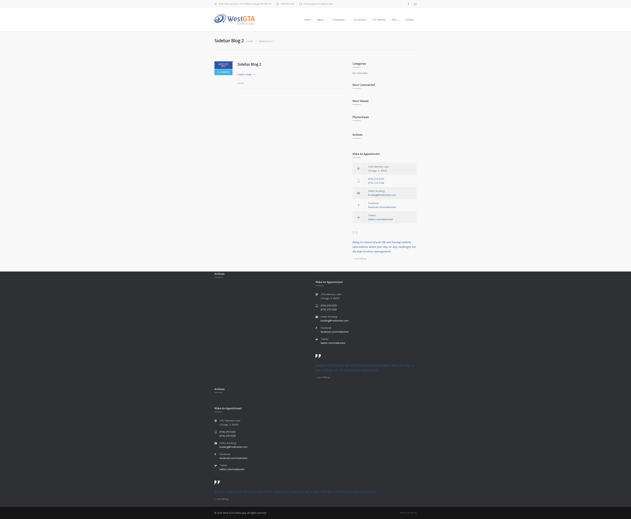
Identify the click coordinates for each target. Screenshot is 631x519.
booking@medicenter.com (382, 195)
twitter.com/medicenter (380, 219)
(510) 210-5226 (376, 182)
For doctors (360, 19)
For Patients (379, 19)
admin (240, 83)
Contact (409, 19)
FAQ (394, 19)
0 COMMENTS (223, 72)
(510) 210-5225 (376, 178)
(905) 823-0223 (287, 4)
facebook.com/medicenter (382, 207)
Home (307, 19)
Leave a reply (244, 74)
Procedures (339, 19)
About (320, 19)
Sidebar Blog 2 (249, 64)
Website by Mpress (408, 512)
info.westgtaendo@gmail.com (318, 4)
